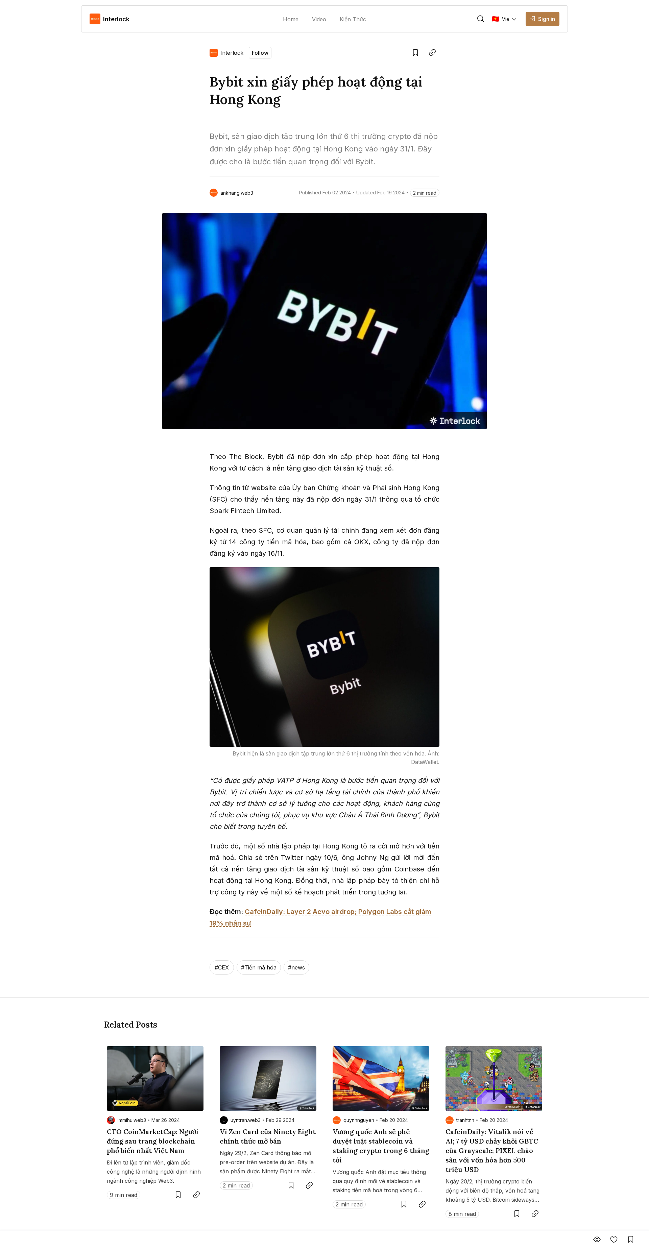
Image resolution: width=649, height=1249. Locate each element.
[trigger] (481, 19)
